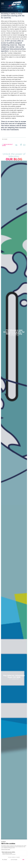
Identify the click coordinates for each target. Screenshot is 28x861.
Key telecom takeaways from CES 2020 (14, 676)
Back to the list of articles (7, 145)
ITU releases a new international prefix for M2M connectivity (14, 332)
